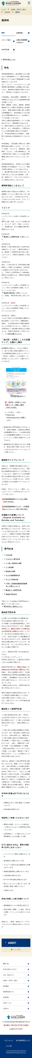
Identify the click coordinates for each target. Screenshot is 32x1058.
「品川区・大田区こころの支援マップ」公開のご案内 (15, 405)
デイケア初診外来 (12, 579)
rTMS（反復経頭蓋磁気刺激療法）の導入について (16, 585)
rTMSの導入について (14, 334)
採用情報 (6, 997)
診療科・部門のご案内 (18, 9)
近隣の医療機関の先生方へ (21, 41)
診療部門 (7, 12)
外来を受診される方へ (10, 969)
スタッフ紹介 (6, 40)
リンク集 (9, 1046)
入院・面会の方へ (8, 975)
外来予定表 (5, 49)
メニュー (29, 4)
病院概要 (6, 986)
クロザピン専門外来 (13, 559)
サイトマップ (9, 1040)
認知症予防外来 (9, 293)
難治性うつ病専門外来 (11, 237)
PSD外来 (9, 555)
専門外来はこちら (9, 59)
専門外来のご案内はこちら (13, 606)
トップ (4, 9)
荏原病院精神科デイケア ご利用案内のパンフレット (15, 508)
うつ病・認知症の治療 (14, 563)
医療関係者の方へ (8, 991)
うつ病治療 (10, 567)
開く (28, 963)
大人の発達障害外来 (13, 575)
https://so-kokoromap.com (16, 417)
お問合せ (6, 1008)
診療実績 (19, 33)
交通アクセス (7, 1003)
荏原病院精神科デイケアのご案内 (15, 500)
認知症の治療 (10, 571)
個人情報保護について (23, 1040)
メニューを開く (17, 949)
